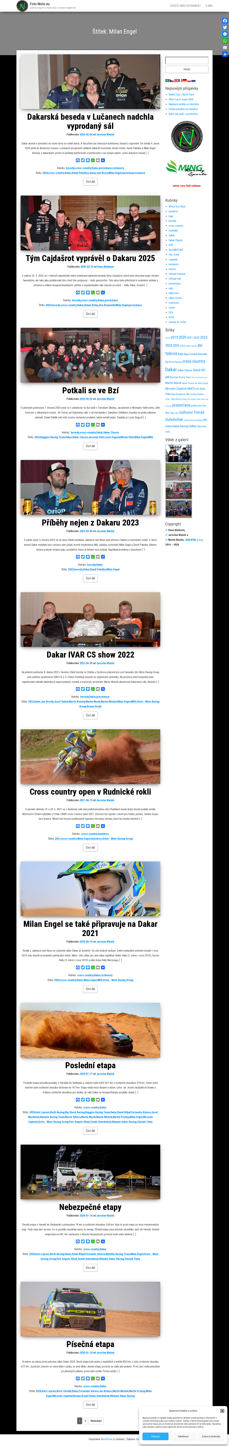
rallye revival (175, 298)
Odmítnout (183, 1436)
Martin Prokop (121, 1117)
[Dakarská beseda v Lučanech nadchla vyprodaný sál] (90, 81)
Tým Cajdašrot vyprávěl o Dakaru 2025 (90, 258)
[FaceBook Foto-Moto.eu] (187, 136)
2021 (57, 838)
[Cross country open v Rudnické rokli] (90, 756)
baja (171, 216)
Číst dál (90, 181)
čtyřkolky (173, 230)
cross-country (83, 168)
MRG (150, 437)
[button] (222, 1411)
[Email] (225, 47)
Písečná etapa (90, 1344)
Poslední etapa (90, 1065)
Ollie (188, 394)
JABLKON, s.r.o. (194, 539)
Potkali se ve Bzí (90, 390)
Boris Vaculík (63, 1391)
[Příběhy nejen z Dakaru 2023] (90, 487)
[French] (180, 80)
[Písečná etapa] (90, 1309)
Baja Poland (190, 354)
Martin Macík (93, 701)
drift (171, 245)
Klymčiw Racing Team (52, 1117)
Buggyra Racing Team (52, 437)
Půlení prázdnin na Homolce (183, 109)
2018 (167, 338)
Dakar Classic (111, 432)
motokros (103, 833)
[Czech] (172, 80)
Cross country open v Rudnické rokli (90, 792)
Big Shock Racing (75, 1112)
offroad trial (175, 278)
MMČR (191, 388)
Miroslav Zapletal (63, 1396)
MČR (197, 389)
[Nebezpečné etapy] (90, 1172)
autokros (173, 211)
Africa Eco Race (177, 206)
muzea (172, 269)
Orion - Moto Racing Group (117, 838)
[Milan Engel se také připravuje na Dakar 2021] (90, 888)
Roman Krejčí (94, 706)
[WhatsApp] (225, 40)
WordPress (107, 1439)
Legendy (173, 259)
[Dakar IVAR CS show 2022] (90, 619)
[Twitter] (225, 27)
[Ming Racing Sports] (187, 168)
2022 (31, 701)
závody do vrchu (177, 322)
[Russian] (193, 80)
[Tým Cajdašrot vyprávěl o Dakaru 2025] (90, 223)
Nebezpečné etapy (90, 1207)
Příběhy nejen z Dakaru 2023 (90, 523)
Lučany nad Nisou (98, 173)
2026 (45, 173)
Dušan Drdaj (91, 305)
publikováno (197, 405)
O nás (209, 5)
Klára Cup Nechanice (199, 377)
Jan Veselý (47, 701)
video (192, 426)
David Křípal (124, 1112)
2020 (57, 980)
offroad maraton (177, 273)
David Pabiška (80, 173)
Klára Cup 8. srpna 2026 (181, 99)
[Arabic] (167, 80)
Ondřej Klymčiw (197, 394)
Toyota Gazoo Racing (193, 420)
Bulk (138, 1439)
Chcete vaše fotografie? (185, 5)
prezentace (105, 168)
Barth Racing (57, 1112)
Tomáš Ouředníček (100, 1121)
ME (196, 383)
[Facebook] (225, 20)
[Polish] (189, 80)
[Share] (225, 54)
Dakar (95, 168)
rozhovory (118, 168)
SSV (171, 312)
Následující (96, 1420)
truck (171, 317)
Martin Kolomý (77, 701)
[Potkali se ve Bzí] (90, 355)
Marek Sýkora (73, 1117)
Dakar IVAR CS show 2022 (90, 655)
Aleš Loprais (42, 1112)
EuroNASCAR (176, 249)
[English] (176, 80)
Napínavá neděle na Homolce (184, 104)
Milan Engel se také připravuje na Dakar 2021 (90, 928)
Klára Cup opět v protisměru (183, 113)
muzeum (127, 173)
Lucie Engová (112, 437)
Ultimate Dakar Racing (123, 1121)
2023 (70, 569)
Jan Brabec (105, 1391)
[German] (185, 80)
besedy (70, 168)
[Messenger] (225, 34)
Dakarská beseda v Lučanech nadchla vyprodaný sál (90, 121)
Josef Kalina (61, 701)
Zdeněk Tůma (145, 1121)
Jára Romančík (106, 305)
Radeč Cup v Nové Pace (181, 94)
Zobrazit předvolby (211, 1436)
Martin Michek (109, 701)
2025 (48, 305)
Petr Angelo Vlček (79, 1121)
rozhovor (186, 412)
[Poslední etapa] (90, 1030)
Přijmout (155, 1436)
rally (171, 288)
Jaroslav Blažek (105, 134)
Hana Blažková (105, 266)
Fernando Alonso (141, 1112)
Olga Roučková (178, 394)
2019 (174, 337)
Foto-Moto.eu (40, 4)
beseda (55, 305)
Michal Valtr (127, 437)
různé (172, 307)
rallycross (174, 293)
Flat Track (174, 254)
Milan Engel (115, 173)
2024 (37, 437)
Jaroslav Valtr (96, 437)
